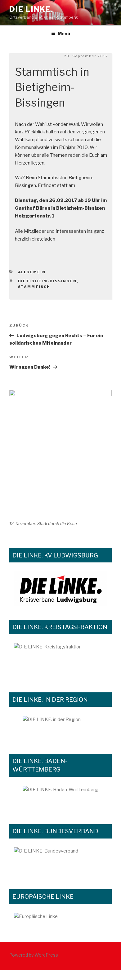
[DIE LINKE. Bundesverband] (60, 861)
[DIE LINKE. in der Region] (60, 728)
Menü (64, 33)
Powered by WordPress (33, 955)
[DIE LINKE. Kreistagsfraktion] (60, 660)
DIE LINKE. (31, 9)
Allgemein (32, 272)
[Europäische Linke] (60, 920)
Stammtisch (34, 286)
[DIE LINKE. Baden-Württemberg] (60, 798)
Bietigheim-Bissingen (47, 281)
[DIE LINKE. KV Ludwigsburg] (60, 588)
